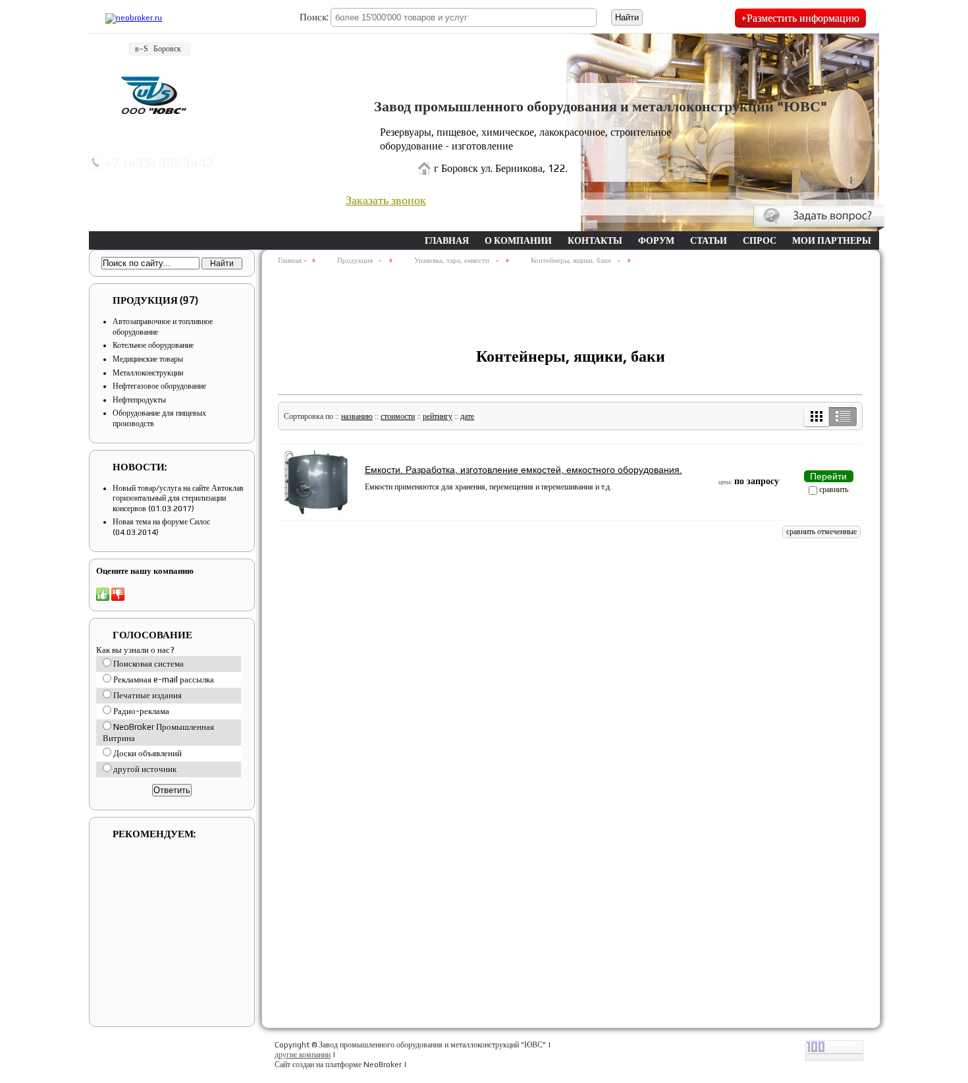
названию (357, 416)
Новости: (140, 466)
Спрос (759, 240)
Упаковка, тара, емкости (453, 260)
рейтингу (437, 416)
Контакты (595, 240)
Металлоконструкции (148, 372)
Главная (447, 240)
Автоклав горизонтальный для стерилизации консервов (178, 498)
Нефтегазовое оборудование (159, 386)
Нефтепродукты (139, 399)
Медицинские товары (148, 359)
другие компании (303, 1054)
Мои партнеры (831, 240)
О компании (518, 240)
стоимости (398, 416)
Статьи (708, 240)
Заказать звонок (386, 200)
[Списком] (842, 416)
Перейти (828, 476)
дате (467, 416)
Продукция (155, 300)
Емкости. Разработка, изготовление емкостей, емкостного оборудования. (523, 469)
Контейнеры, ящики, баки (573, 260)
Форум (656, 240)
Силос (200, 521)
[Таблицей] (817, 416)
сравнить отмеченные (821, 531)
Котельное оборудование (153, 345)
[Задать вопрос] (818, 218)
